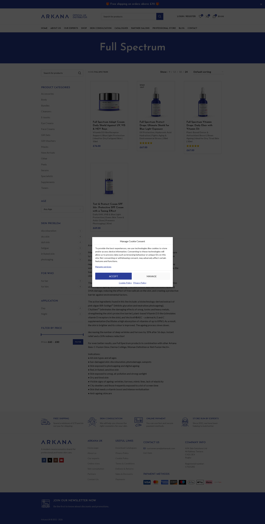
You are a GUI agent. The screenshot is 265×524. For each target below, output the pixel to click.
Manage (152, 276)
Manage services (103, 266)
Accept (113, 276)
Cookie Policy (125, 282)
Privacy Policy (139, 282)
